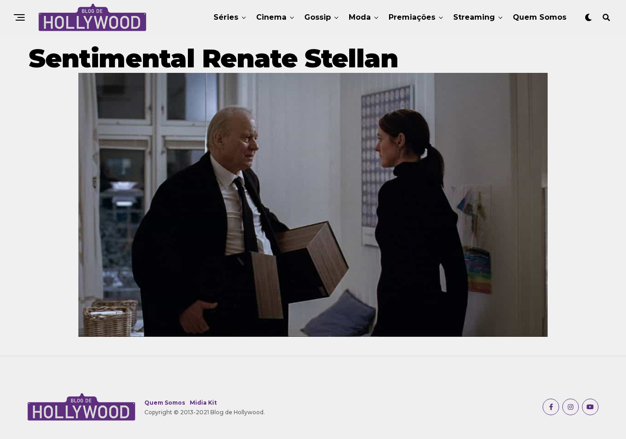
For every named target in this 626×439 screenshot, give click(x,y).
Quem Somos (539, 17)
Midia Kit (203, 402)
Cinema (271, 17)
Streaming (474, 17)
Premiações (412, 17)
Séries (226, 17)
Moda (360, 17)
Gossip (317, 17)
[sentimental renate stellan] (313, 334)
